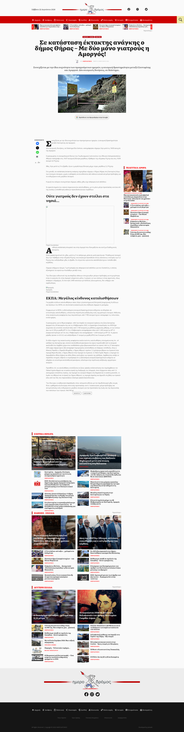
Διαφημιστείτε (122, 718)
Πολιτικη (98, 37)
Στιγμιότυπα (133, 20)
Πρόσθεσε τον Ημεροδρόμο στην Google (93, 117)
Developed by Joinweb (145, 727)
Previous (32, 27)
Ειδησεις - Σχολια (88, 37)
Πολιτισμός (108, 20)
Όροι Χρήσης (76, 718)
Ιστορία (120, 20)
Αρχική (37, 20)
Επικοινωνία (108, 718)
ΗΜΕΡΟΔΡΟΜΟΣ (87, 61)
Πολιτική (60, 20)
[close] (170, 8)
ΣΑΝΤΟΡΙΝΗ (87, 393)
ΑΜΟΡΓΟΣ (77, 393)
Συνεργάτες (147, 20)
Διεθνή (84, 20)
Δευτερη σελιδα (43, 587)
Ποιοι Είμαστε (62, 718)
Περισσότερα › (147, 31)
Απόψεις (48, 20)
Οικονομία (72, 20)
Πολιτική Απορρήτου (92, 718)
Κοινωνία (95, 20)
